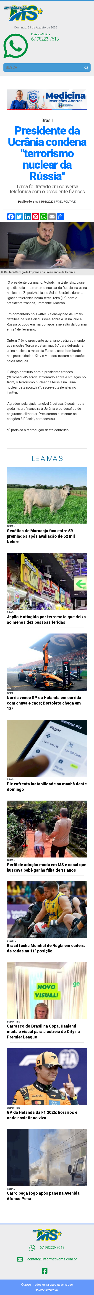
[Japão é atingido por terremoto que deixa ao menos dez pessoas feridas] (47, 581)
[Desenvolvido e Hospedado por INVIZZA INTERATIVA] (47, 1290)
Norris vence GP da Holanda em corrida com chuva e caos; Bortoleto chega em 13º (44, 703)
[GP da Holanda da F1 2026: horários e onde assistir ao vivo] (47, 1076)
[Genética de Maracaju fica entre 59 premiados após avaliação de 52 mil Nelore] (47, 495)
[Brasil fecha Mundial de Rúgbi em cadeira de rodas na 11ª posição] (47, 909)
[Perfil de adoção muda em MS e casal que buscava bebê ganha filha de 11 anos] (47, 829)
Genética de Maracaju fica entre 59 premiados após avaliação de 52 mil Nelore (41, 536)
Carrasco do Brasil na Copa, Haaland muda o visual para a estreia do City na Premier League (43, 1031)
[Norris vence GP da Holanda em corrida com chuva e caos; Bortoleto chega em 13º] (47, 662)
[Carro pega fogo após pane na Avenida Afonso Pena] (47, 1157)
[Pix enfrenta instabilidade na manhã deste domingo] (47, 748)
